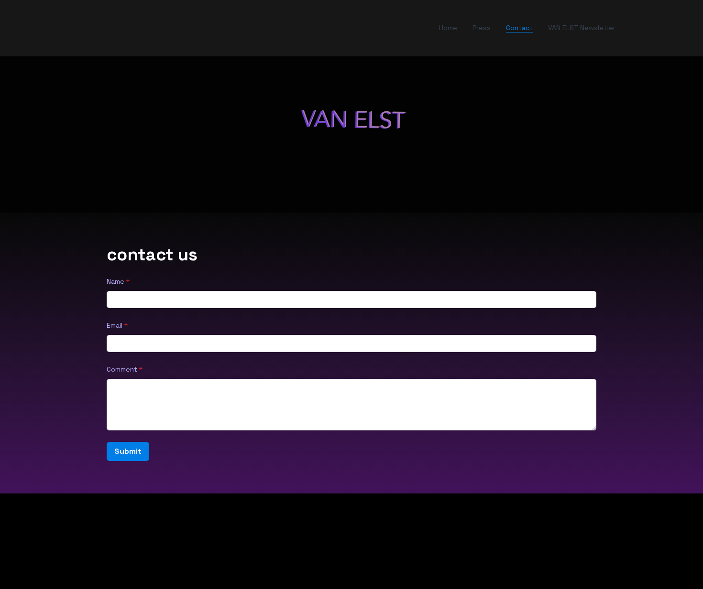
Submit (128, 451)
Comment (122, 369)
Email (114, 325)
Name (115, 281)
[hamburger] (68, 28)
